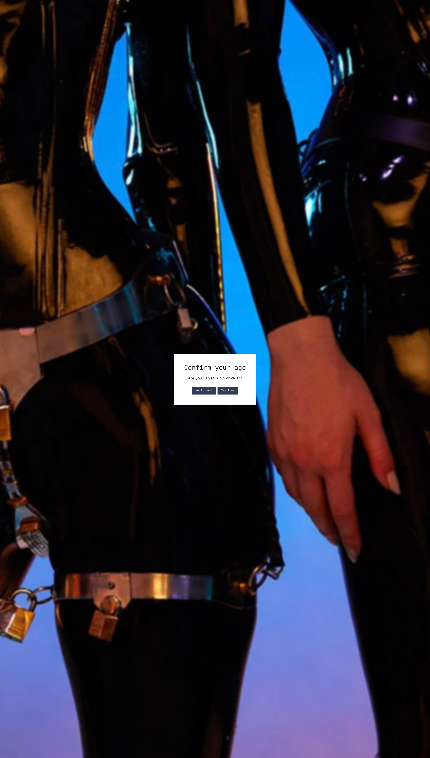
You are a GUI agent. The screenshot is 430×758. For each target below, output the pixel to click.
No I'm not (204, 390)
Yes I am (227, 390)
